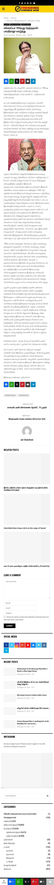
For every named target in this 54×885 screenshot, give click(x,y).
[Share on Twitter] (17, 81)
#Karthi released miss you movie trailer (20, 814)
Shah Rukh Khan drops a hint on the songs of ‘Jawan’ (25, 528)
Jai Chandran (10, 35)
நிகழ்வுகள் (10, 858)
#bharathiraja (10, 395)
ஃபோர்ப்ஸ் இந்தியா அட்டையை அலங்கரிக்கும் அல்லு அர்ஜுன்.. (33, 683)
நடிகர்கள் (9, 851)
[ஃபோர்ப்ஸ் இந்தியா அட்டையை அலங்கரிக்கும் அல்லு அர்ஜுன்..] (10, 685)
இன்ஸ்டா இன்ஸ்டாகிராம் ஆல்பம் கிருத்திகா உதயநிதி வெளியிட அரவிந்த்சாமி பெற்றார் (26, 488)
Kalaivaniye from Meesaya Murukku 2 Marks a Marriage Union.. (32, 669)
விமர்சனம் (7, 869)
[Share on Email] (27, 81)
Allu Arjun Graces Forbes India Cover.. (32, 695)
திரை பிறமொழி (9, 843)
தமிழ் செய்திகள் (26, 24)
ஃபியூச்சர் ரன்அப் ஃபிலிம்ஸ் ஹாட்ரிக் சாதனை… (33, 708)
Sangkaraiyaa (23, 395)
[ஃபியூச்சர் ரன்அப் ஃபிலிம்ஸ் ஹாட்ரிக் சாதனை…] (10, 711)
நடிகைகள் (10, 854)
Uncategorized (10, 818)
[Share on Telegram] (33, 81)
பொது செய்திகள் (10, 865)
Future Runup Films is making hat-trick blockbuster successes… (33, 722)
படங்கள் (7, 847)
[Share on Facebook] (6, 81)
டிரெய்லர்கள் (8, 840)
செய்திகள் (8, 829)
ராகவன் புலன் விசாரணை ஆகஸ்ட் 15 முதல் (27, 407)
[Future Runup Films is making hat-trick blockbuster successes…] (10, 724)
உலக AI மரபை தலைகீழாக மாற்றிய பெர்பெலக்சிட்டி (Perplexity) (26, 566)
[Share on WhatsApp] (11, 81)
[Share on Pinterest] (22, 81)
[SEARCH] (47, 795)
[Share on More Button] (50, 881)
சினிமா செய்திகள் (15, 24)
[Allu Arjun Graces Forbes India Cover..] (10, 698)
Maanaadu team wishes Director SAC (27, 419)
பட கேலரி (9, 862)
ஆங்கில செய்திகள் (13, 832)
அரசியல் (6, 24)
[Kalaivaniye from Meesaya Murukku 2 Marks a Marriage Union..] (10, 672)
